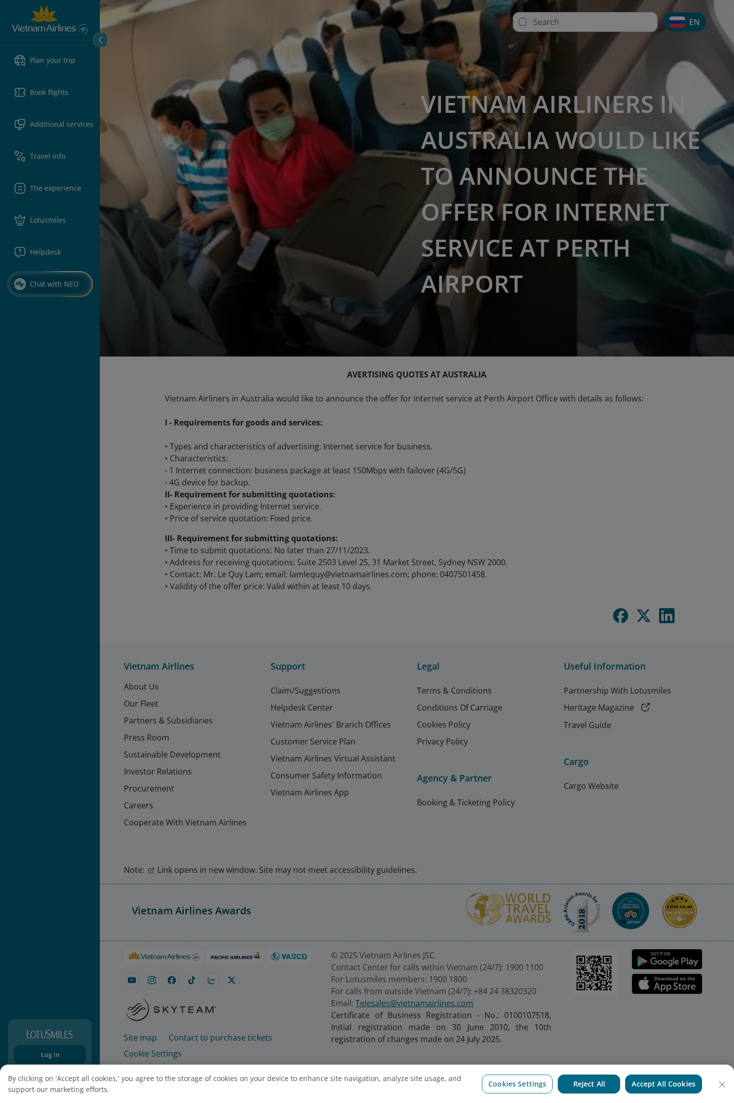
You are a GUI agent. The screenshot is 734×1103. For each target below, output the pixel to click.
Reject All (589, 1084)
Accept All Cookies (664, 1084)
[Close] (722, 1085)
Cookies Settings (517, 1084)
